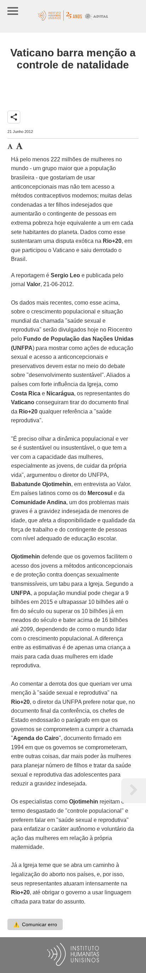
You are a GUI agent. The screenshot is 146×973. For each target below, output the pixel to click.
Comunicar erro (35, 924)
